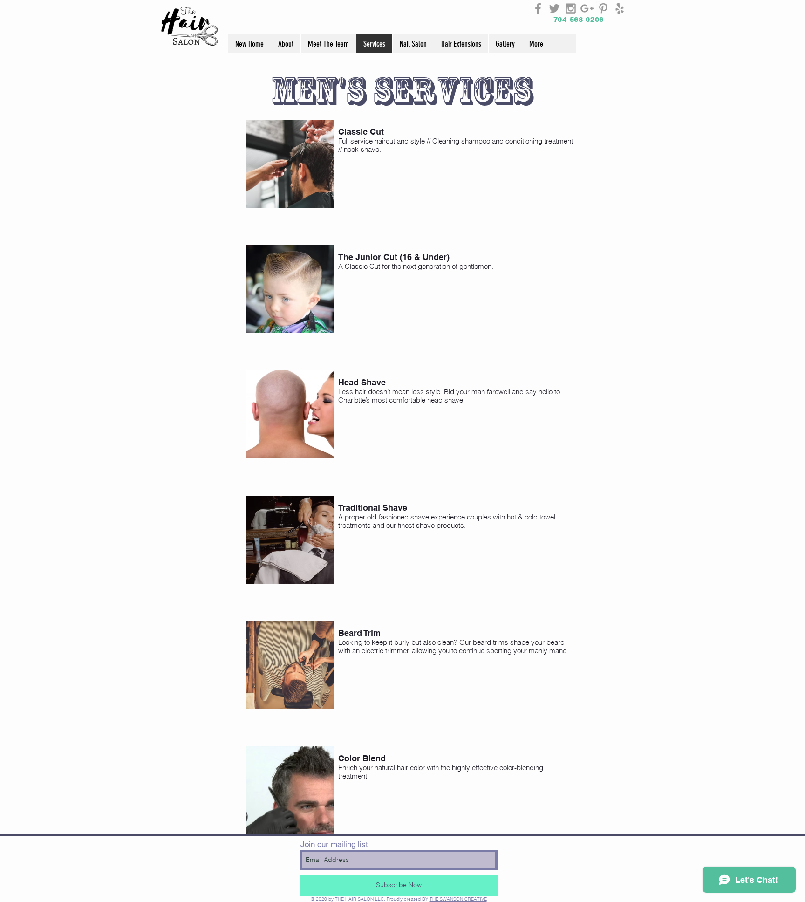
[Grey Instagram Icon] (571, 8)
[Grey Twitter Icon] (554, 8)
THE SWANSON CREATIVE (458, 899)
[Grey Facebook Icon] (538, 8)
